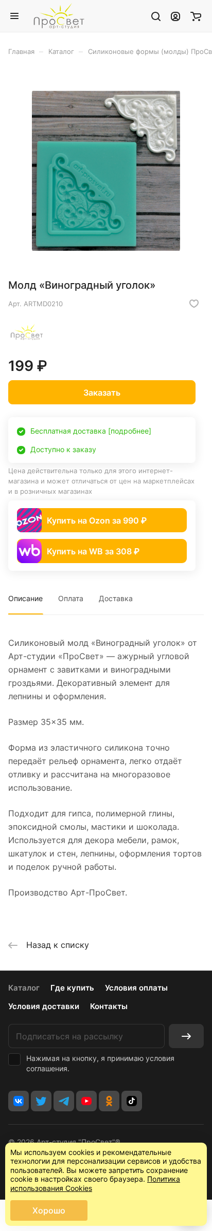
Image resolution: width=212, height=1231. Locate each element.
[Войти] (175, 16)
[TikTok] (131, 1101)
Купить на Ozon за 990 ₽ (97, 520)
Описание (25, 598)
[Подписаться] (186, 1036)
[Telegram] (64, 1101)
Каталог (24, 988)
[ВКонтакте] (18, 1101)
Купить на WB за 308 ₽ (93, 551)
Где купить (72, 988)
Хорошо (48, 1210)
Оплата (70, 598)
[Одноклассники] (109, 1101)
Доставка (116, 598)
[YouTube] (86, 1101)
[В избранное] (194, 303)
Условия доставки (43, 1006)
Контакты (109, 1006)
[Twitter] (41, 1101)
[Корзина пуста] (195, 16)
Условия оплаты (136, 988)
